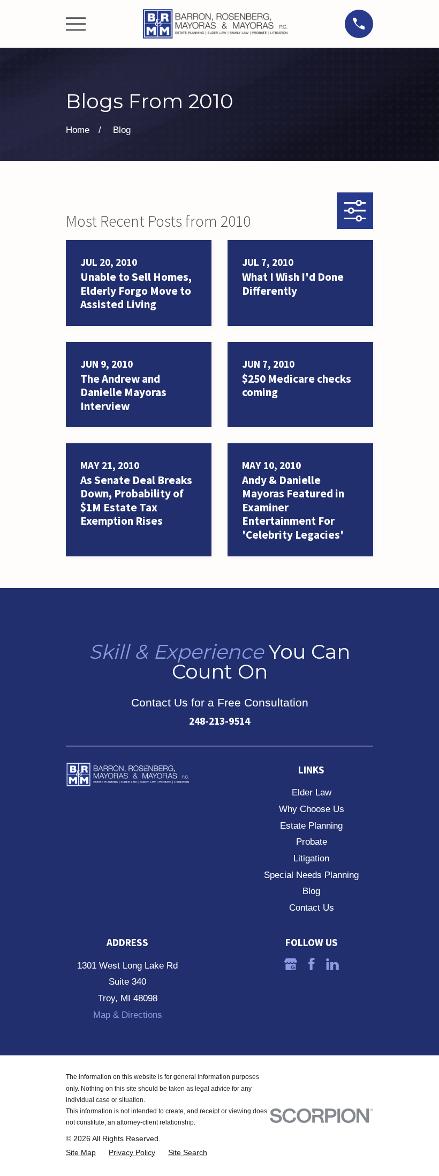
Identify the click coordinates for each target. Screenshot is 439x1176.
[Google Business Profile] (290, 964)
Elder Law (311, 792)
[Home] (215, 24)
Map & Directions (127, 1015)
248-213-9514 (219, 720)
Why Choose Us (311, 809)
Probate (311, 842)
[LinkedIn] (332, 964)
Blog (311, 891)
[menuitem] (81, 1153)
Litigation (311, 858)
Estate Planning (311, 826)
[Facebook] (311, 964)
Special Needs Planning (311, 875)
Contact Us (311, 908)
